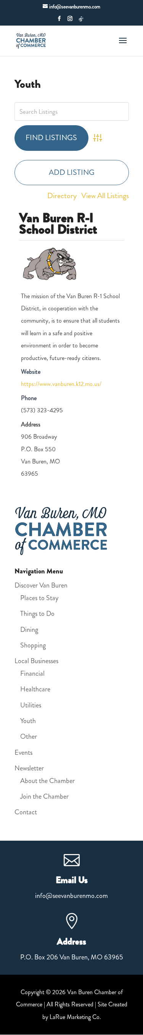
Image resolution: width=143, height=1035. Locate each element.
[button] (59, 21)
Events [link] (23, 752)
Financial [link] (32, 673)
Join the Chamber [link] (44, 796)
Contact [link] (25, 812)
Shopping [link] (33, 645)
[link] (31, 40)
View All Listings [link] (105, 195)
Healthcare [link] (35, 689)
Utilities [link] (30, 705)
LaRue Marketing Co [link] (75, 1016)
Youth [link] (28, 721)
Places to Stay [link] (39, 598)
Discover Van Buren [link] (40, 585)
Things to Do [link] (37, 613)
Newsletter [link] (29, 768)
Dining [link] (29, 630)
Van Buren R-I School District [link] (58, 223)
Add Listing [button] (72, 172)
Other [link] (28, 736)
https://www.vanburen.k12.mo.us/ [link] (61, 383)
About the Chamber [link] (47, 781)
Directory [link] (62, 195)
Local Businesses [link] (36, 661)
